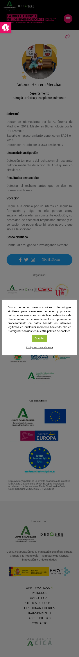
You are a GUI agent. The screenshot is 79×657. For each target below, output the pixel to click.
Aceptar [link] (39, 338)
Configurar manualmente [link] (39, 347)
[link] (5, 27)
